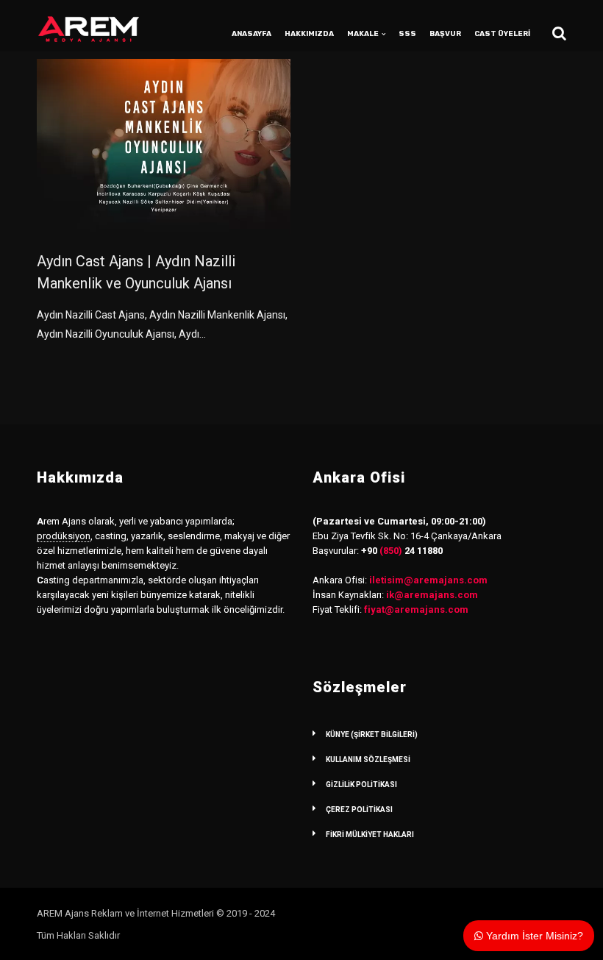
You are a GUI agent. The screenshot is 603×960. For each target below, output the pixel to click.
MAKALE (363, 33)
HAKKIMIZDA (309, 33)
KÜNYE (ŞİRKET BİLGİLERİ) (372, 734)
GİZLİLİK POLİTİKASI (361, 785)
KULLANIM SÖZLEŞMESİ (368, 759)
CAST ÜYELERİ (502, 33)
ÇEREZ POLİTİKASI (359, 810)
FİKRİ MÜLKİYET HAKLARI (370, 835)
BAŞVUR (445, 33)
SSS (407, 33)
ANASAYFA (251, 33)
